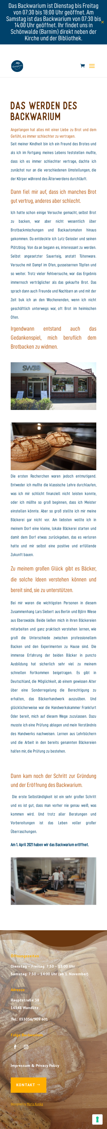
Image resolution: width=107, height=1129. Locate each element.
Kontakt (25, 1084)
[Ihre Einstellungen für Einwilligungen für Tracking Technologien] (97, 1119)
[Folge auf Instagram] (26, 1047)
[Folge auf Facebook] (15, 1047)
